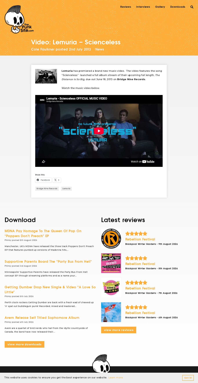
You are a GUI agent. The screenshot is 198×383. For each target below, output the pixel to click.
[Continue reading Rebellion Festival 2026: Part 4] (111, 239)
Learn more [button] (115, 377)
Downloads (177, 6)
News (99, 49)
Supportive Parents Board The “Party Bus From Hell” (48, 262)
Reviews (125, 6)
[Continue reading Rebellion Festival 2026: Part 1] (111, 312)
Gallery (160, 6)
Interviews (143, 6)
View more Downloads (24, 344)
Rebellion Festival (140, 239)
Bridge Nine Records (47, 188)
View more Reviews (118, 330)
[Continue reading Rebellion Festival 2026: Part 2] (111, 288)
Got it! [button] (188, 377)
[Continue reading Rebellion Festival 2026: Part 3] (111, 263)
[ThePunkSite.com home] (19, 19)
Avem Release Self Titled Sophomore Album (42, 318)
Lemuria (66, 188)
